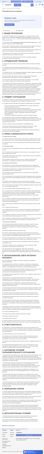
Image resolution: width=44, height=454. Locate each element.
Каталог (18, 5)
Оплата (3, 434)
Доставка (12, 434)
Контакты (4, 1)
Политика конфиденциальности (6, 445)
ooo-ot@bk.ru (39, 1)
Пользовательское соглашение (6, 442)
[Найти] (32, 5)
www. (10, 38)
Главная (3, 8)
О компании (4, 432)
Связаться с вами (29, 435)
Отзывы (4, 436)
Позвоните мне (9, 24)
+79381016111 (19, 432)
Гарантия (4, 447)
